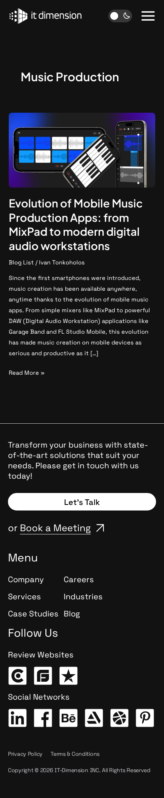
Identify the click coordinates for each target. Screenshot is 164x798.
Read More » (27, 372)
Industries (83, 596)
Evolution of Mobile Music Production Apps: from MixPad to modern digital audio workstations (76, 224)
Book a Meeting (55, 528)
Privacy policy (25, 753)
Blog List (21, 262)
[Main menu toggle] (148, 16)
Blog (72, 613)
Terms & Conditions (75, 753)
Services (24, 596)
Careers (79, 579)
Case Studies (33, 613)
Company (26, 579)
